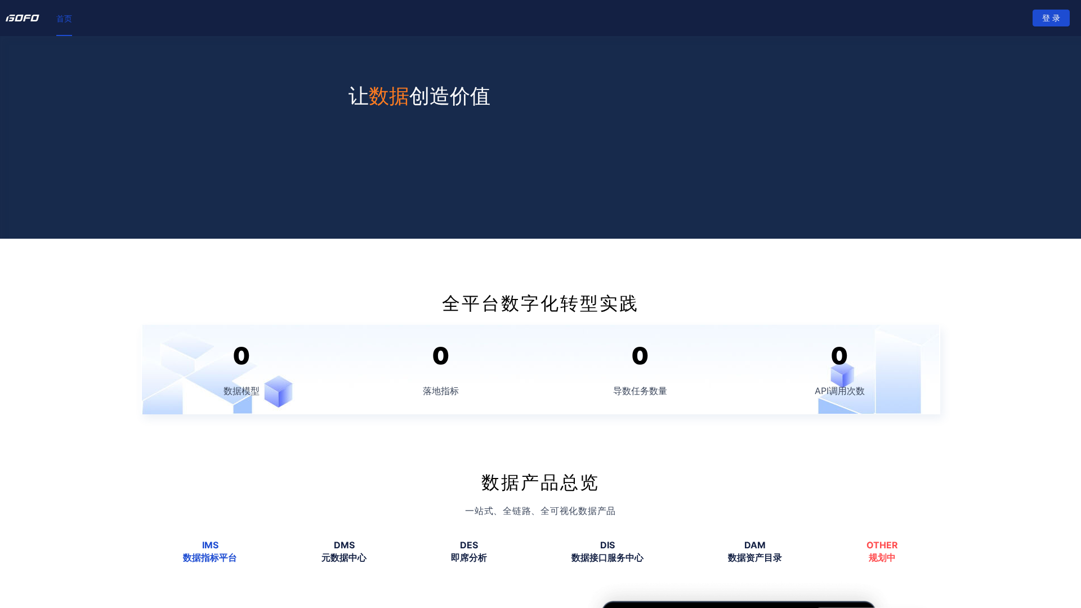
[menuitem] (64, 18)
